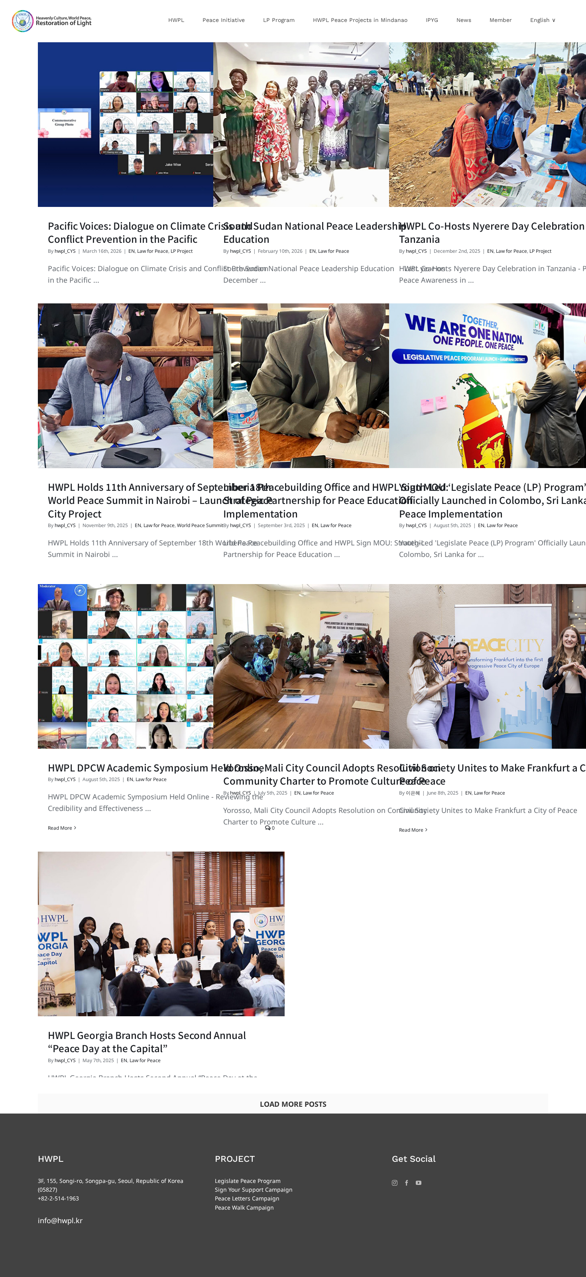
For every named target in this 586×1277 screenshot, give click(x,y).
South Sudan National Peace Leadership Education (315, 232)
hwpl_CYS (65, 251)
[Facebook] (406, 1183)
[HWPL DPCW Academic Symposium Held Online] (161, 666)
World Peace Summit (200, 525)
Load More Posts (293, 1104)
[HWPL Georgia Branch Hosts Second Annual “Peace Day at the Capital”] (161, 934)
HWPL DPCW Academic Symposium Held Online (156, 767)
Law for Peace (152, 251)
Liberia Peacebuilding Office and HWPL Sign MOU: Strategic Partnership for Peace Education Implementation (335, 500)
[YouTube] (418, 1183)
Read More (60, 827)
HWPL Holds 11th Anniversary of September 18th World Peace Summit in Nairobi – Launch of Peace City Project (160, 500)
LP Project (182, 251)
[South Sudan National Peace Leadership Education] (336, 124)
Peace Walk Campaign (244, 1207)
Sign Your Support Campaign (254, 1189)
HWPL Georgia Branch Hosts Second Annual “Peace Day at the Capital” (147, 1041)
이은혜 (413, 792)
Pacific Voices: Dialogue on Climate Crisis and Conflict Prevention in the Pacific (150, 232)
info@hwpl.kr (60, 1220)
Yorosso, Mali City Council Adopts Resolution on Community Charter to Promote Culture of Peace (334, 774)
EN (131, 251)
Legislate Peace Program (248, 1181)
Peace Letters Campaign (247, 1198)
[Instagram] (394, 1183)
